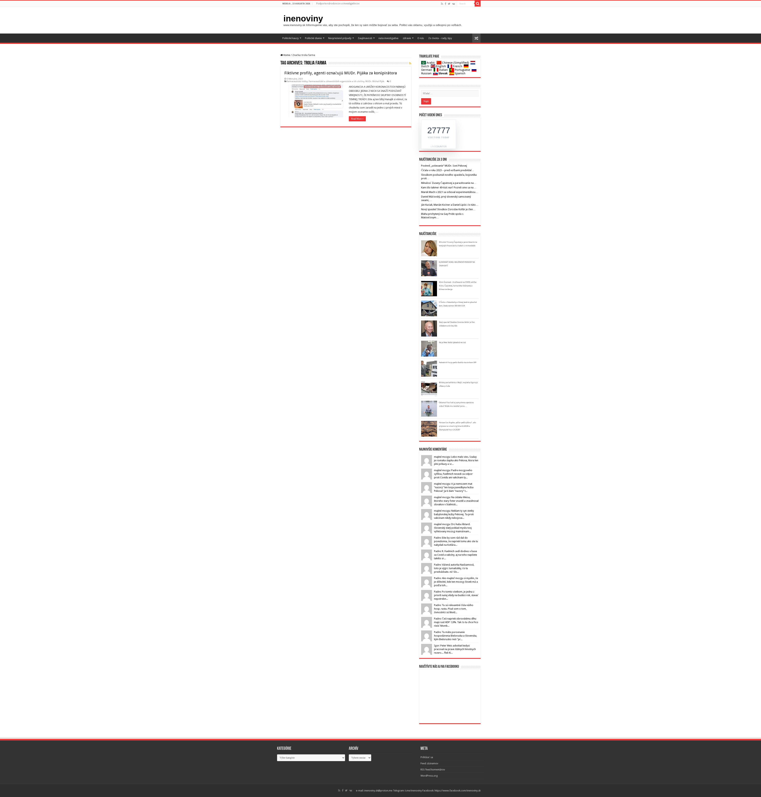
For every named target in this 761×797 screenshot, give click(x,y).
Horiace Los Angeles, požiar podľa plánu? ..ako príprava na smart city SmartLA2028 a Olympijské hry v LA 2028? (457, 426)
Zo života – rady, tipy (440, 38)
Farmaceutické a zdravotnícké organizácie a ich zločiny (336, 81)
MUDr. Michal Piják (374, 81)
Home (286, 55)
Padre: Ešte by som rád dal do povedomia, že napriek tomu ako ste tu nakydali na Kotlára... (456, 541)
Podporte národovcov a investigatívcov (337, 3)
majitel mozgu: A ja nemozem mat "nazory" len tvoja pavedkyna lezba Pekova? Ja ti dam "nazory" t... (453, 487)
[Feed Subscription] (410, 63)
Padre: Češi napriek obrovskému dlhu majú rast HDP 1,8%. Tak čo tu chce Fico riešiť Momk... (456, 622)
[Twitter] (449, 3)
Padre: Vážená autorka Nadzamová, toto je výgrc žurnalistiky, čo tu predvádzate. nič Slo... (454, 568)
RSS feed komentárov (433, 769)
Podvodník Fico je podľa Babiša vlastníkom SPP (457, 362)
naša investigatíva (388, 38)
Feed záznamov (429, 763)
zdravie (407, 38)
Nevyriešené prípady (339, 38)
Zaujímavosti (365, 38)
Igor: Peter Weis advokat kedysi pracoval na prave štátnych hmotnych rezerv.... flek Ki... (455, 649)
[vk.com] (453, 3)
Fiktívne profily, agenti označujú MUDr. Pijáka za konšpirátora (340, 73)
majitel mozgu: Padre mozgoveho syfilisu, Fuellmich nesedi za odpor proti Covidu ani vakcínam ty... (453, 474)
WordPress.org (429, 775)
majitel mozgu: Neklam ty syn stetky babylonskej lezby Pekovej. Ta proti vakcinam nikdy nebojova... (454, 514)
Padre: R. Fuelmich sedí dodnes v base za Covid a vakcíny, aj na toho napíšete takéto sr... (455, 555)
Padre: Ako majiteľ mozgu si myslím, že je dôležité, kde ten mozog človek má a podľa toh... (456, 582)
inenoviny (303, 18)
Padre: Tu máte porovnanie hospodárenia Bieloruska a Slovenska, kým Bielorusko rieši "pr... (455, 636)
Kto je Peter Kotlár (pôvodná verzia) (452, 342)
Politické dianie (313, 38)
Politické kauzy (290, 38)
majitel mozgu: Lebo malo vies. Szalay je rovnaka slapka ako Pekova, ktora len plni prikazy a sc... (456, 460)
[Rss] (442, 3)
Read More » (357, 118)
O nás (420, 38)
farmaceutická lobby (297, 81)
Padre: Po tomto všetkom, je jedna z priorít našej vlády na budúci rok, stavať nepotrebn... (456, 595)
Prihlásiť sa (427, 757)
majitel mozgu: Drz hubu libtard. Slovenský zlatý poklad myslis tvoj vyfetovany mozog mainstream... (453, 528)
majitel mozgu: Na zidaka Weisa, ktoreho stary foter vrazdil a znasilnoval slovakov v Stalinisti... (456, 501)
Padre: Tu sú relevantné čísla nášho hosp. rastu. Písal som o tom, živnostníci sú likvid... (453, 609)
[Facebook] (445, 3)
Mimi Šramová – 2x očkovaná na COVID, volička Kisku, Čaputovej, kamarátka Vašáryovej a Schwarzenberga (457, 285)
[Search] (478, 4)
